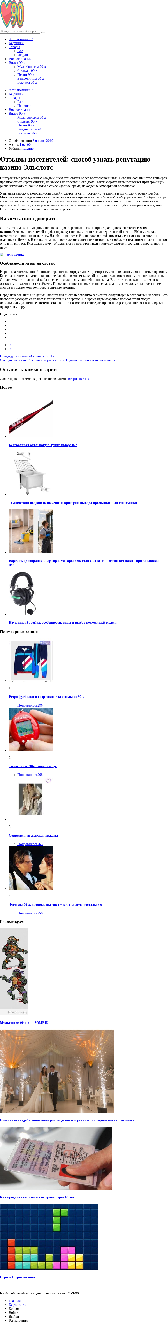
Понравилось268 (30, 774)
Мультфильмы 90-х (32, 66)
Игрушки (25, 55)
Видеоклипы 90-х (31, 78)
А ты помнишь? (21, 39)
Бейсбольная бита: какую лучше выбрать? (43, 445)
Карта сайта (17, 1305)
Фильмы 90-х (27, 70)
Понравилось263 (30, 844)
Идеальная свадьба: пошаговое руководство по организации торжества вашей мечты (67, 1120)
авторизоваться (78, 379)
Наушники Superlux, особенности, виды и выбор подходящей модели (63, 622)
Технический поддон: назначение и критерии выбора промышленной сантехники (73, 503)
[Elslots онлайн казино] (84, 255)
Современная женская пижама (33, 835)
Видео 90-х (17, 63)
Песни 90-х (26, 74)
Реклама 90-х (27, 82)
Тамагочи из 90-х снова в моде (33, 766)
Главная (15, 1301)
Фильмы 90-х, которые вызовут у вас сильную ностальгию (55, 904)
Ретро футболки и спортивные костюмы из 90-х (46, 697)
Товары (14, 47)
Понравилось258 (30, 913)
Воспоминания (20, 59)
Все (20, 51)
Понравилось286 (30, 705)
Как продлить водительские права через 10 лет (37, 1197)
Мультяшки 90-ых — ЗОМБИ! (24, 1022)
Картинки (16, 43)
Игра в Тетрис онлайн (17, 1277)
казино (28, 148)
